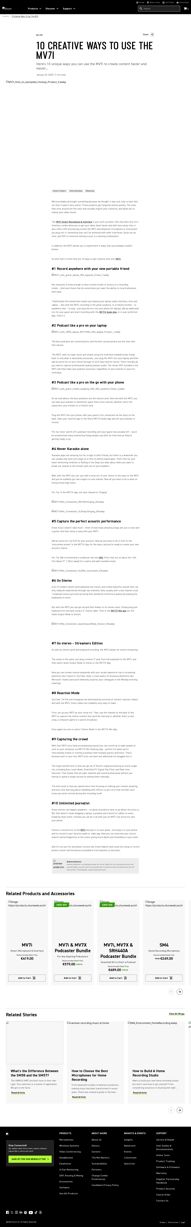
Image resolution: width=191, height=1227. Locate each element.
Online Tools (163, 1155)
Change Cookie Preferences (100, 1177)
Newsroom (129, 1145)
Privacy (162, 1222)
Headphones (66, 1157)
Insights (128, 1139)
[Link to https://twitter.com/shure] (11, 1212)
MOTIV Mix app (118, 610)
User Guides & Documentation (164, 1147)
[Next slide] (180, 992)
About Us (96, 1139)
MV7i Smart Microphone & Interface (74, 221)
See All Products (68, 1193)
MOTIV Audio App (108, 312)
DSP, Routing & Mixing (71, 1175)
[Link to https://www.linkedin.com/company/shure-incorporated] (20, 1212)
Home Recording (76, 191)
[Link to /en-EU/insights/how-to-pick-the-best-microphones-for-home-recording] (95, 1062)
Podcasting (90, 191)
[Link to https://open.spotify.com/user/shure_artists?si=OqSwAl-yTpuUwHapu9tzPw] (25, 1212)
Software (64, 1187)
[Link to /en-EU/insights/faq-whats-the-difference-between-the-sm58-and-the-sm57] (34, 1062)
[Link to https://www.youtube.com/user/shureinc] (31, 1213)
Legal (183, 1222)
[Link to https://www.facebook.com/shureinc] (7, 1212)
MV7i (118, 258)
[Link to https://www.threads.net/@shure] (40, 1212)
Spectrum (129, 1163)
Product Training (165, 1161)
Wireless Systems (69, 1145)
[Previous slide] (171, 992)
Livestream (130, 1157)
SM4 (101, 557)
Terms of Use (173, 1222)
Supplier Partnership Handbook (170, 1181)
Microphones (66, 1139)
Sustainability (99, 1163)
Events (127, 1151)
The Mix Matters (100, 1157)
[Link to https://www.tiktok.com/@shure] (35, 1212)
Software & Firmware (168, 1167)
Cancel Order (163, 1194)
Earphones (65, 1163)
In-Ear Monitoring (68, 1169)
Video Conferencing (70, 1151)
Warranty (161, 1173)
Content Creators (59, 191)
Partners (96, 1169)
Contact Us (162, 1200)
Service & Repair (165, 1139)
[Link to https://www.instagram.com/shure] (16, 1212)
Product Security (165, 1188)
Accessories (66, 1181)
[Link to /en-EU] (12, 8)
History (96, 1145)
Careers (96, 1151)
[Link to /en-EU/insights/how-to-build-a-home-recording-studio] (156, 1062)
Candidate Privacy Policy (105, 1185)
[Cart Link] (185, 8)
